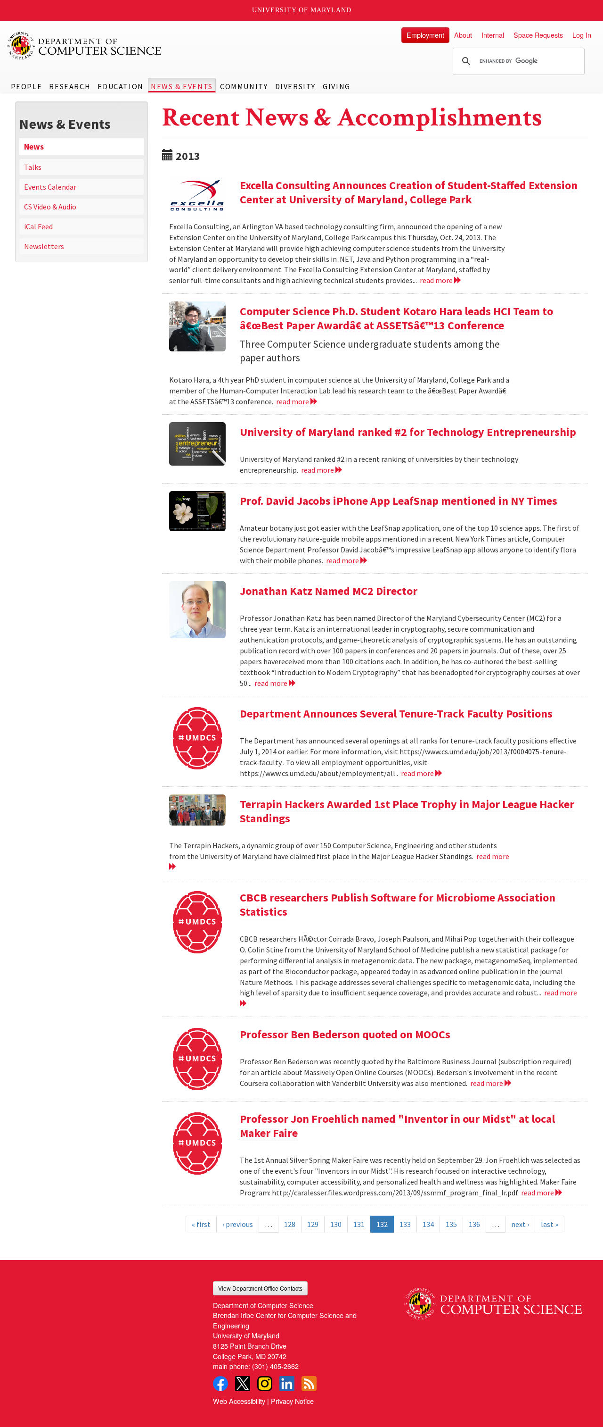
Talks (32, 167)
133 (405, 1224)
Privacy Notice (292, 1401)
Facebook (220, 1383)
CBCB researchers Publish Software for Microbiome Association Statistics (397, 904)
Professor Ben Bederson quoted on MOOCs (345, 1034)
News (34, 147)
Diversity (295, 86)
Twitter (242, 1383)
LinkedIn (286, 1383)
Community (244, 86)
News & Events (182, 86)
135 (451, 1224)
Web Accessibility (239, 1401)
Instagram (264, 1383)
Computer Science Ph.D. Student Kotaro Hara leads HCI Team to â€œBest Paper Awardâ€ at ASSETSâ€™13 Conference (396, 318)
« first (201, 1224)
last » (549, 1224)
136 (474, 1224)
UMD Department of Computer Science (85, 45)
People (26, 86)
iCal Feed (38, 226)
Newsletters (44, 246)
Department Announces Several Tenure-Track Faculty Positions (396, 713)
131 (359, 1224)
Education (120, 86)
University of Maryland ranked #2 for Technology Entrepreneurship (408, 432)
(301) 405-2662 (275, 1366)
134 (428, 1224)
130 (336, 1224)
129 (312, 1224)
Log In (581, 35)
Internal (492, 35)
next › (520, 1224)
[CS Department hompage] (493, 1300)
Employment (425, 35)
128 (289, 1224)
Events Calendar (50, 187)
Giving (336, 86)
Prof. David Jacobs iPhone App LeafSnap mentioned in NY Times (398, 500)
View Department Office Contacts (260, 1288)
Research (69, 86)
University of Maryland (301, 10)
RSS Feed (309, 1383)
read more (437, 280)
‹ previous (237, 1224)
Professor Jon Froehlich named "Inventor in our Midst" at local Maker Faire (397, 1125)
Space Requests (538, 35)
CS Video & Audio (50, 206)
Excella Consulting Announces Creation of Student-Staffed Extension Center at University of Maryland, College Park (409, 192)
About (463, 35)
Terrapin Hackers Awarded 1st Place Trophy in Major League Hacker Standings (407, 811)
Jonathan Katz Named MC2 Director (328, 591)
